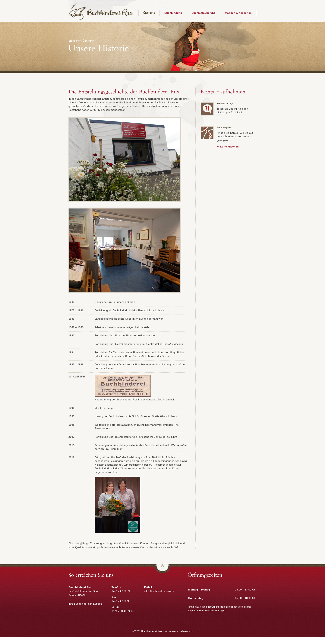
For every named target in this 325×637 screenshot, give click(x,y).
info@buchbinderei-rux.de (159, 591)
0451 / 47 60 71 (121, 591)
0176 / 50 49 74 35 (123, 611)
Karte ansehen (229, 146)
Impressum (171, 631)
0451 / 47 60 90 (121, 601)
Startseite (74, 40)
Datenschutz (186, 631)
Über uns (149, 12)
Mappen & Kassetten (238, 12)
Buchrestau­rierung (203, 12)
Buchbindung (173, 12)
